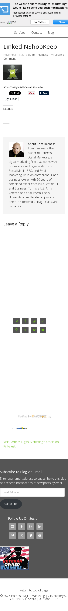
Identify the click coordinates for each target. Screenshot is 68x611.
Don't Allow (39, 22)
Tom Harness (40, 54)
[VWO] (12, 22)
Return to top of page (34, 590)
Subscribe (11, 504)
